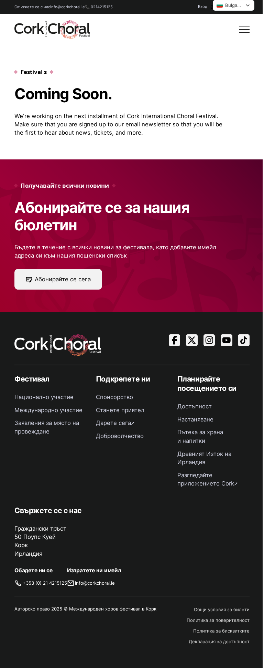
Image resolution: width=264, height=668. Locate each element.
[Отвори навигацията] (244, 30)
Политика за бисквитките (221, 631)
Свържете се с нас (32, 6)
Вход (202, 6)
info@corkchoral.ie (67, 6)
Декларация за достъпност (219, 641)
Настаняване (195, 419)
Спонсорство (114, 397)
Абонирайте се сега (63, 279)
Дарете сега (113, 422)
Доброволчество (120, 435)
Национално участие (44, 397)
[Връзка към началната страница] (52, 29)
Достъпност (194, 406)
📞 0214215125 (99, 6)
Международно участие (48, 410)
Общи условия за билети (222, 609)
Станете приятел (120, 410)
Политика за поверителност (218, 620)
